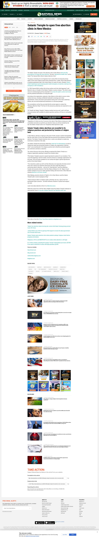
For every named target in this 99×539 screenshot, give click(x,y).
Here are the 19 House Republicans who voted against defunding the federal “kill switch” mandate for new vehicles (56, 360)
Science (71, 18)
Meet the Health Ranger (47, 503)
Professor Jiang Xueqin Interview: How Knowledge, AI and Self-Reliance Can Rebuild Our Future (8, 150)
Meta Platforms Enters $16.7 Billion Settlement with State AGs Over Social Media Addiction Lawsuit (13, 50)
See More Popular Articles (13, 90)
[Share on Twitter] (35, 36)
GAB (80, 514)
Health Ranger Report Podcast (67, 506)
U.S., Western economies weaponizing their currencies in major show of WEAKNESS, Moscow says (57, 313)
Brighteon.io (81, 501)
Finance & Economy (50, 18)
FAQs (91, 10)
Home (2, 10)
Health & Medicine (38, 18)
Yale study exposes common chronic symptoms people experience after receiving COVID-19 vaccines (55, 301)
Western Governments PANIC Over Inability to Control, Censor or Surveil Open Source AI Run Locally (19, 129)
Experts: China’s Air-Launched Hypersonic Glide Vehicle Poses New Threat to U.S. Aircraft (12, 78)
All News (62, 503)
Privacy (32, 526)
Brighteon (7, 10)
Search (96, 10)
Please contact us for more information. (36, 490)
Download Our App (79, 10)
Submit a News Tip (45, 513)
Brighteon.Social (82, 503)
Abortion (33, 22)
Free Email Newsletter (46, 504)
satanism (43, 42)
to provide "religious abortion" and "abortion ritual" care (52, 190)
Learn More (65, 534)
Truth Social (81, 508)
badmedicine (57, 39)
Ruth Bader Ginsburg (63, 40)
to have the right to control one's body (61, 92)
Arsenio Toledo (39, 33)
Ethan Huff (51, 311)
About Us (86, 10)
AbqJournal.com (32, 253)
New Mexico (51, 40)
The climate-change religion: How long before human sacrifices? (55, 399)
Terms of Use (44, 516)
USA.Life (81, 516)
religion (56, 40)
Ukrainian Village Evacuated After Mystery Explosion (12, 61)
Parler (80, 506)
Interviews (20, 10)
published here (52, 528)
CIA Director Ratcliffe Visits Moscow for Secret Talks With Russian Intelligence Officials (12, 32)
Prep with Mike (14, 10)
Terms (36, 526)
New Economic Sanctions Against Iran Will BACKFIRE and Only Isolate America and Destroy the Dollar (19, 150)
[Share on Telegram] (38, 36)
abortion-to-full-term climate (39, 172)
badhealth (50, 39)
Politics (23, 18)
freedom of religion (38, 40)
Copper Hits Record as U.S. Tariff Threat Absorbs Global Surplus (11, 66)
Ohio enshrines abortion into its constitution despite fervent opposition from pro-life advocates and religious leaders (57, 446)
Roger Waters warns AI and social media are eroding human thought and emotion (13, 44)
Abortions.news (51, 186)
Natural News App (64, 508)
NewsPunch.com (32, 250)
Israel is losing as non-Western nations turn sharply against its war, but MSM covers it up (57, 337)
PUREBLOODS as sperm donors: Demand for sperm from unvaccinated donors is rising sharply (55, 458)
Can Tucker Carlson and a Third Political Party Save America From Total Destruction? (8, 141)
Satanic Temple (37, 42)
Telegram (81, 504)
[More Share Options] (50, 36)
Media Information (45, 509)
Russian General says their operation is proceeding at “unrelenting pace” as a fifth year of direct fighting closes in (13, 38)
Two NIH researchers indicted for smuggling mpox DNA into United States (12, 72)
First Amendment (42, 269)
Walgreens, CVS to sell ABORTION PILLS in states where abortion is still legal (47, 239)
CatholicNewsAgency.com (34, 255)
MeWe (80, 513)
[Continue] (30, 508)
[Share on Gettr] (47, 36)
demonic (62, 39)
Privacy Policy (45, 514)
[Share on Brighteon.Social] (29, 36)
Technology (79, 18)
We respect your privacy (7, 511)
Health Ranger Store (65, 504)
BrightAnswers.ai (70, 10)
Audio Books (26, 10)
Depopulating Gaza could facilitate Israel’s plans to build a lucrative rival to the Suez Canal (56, 348)
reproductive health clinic (61, 74)
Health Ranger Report (8, 114)
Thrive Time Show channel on (46, 219)
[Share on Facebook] (32, 36)
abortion (39, 39)
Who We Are (44, 501)
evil (65, 39)
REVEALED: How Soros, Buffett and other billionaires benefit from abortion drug (56, 411)
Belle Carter (51, 334)
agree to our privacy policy (32, 536)
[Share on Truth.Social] (44, 36)
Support (43, 506)
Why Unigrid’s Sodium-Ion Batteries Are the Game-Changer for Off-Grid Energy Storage (13, 56)
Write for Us (44, 508)
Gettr (80, 509)
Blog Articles (63, 511)
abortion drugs (44, 39)
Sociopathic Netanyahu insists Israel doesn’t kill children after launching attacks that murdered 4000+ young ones (57, 423)
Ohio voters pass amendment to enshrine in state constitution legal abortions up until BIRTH (57, 435)
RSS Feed (63, 513)
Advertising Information (46, 511)
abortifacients (33, 39)
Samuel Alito (30, 42)
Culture (30, 18)
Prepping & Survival (62, 18)
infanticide (45, 40)
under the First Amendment (58, 143)
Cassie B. (50, 299)
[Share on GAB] (41, 36)
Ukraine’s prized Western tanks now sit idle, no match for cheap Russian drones (13, 83)
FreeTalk (81, 511)
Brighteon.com (57, 219)
